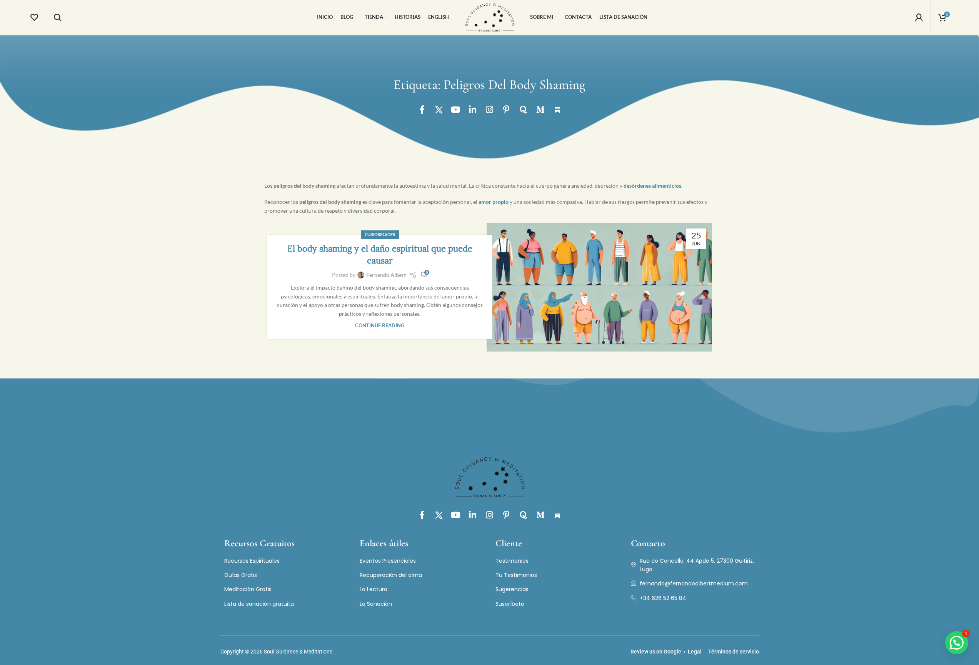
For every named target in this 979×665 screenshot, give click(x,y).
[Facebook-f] (422, 109)
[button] (956, 642)
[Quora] (523, 109)
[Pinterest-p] (506, 109)
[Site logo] (489, 16)
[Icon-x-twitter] (438, 109)
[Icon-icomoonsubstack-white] (557, 109)
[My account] (919, 17)
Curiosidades (380, 234)
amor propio (494, 201)
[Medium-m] (540, 109)
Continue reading (379, 325)
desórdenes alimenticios (652, 185)
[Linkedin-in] (472, 109)
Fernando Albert (386, 275)
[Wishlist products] (34, 17)
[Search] (57, 17)
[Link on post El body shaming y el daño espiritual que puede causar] (599, 287)
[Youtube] (455, 109)
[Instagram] (489, 109)
